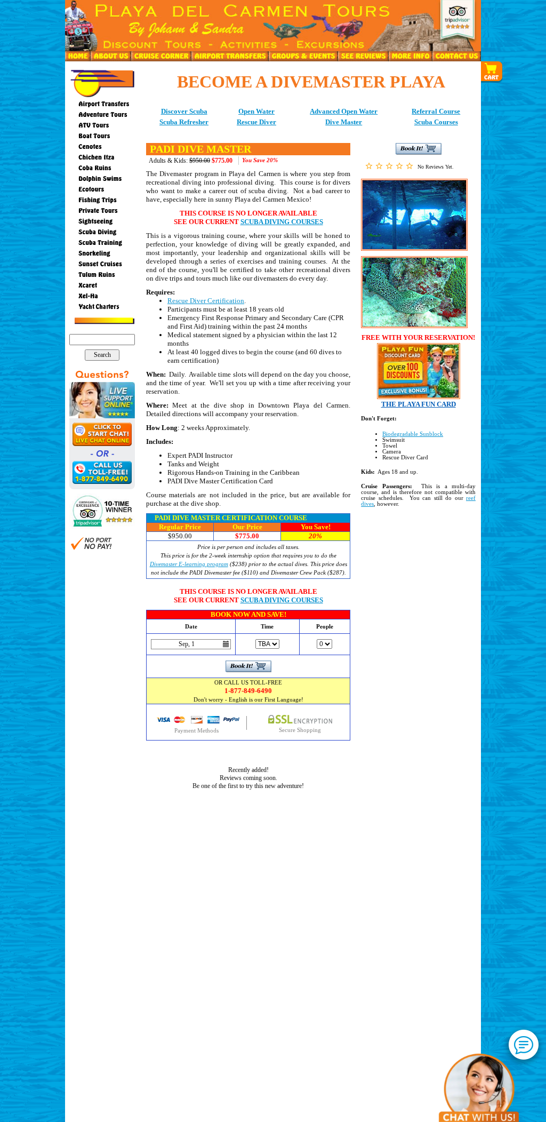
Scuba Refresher (183, 122)
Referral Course (436, 111)
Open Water (256, 111)
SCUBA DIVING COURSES (281, 222)
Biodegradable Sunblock (412, 434)
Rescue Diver (256, 122)
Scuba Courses (436, 122)
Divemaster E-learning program (189, 564)
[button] (492, 72)
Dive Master (343, 122)
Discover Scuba (184, 111)
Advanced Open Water (344, 111)
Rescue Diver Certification (205, 301)
